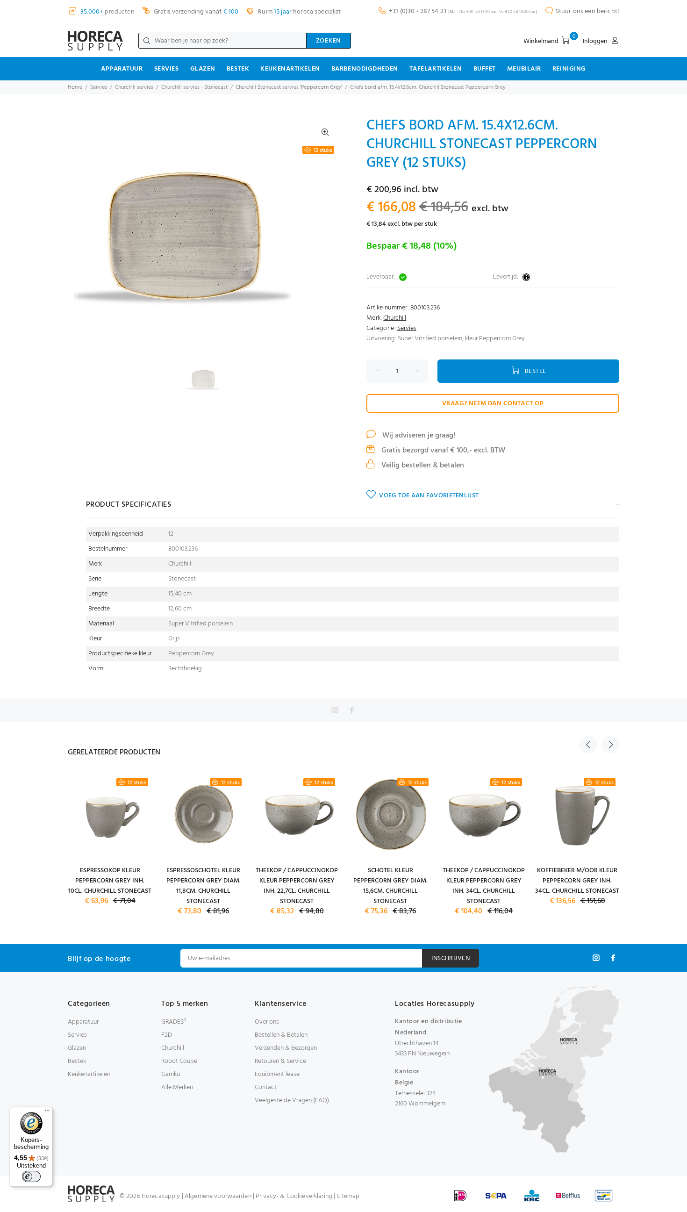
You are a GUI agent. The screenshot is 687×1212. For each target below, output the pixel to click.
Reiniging (569, 69)
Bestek (238, 69)
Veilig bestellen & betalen (421, 465)
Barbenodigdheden (364, 69)
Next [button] (610, 744)
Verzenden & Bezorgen (286, 1048)
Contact (266, 1087)
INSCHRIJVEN (450, 958)
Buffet (484, 69)
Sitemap (347, 1196)
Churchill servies (134, 87)
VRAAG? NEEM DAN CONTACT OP (493, 403)
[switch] (31, 1176)
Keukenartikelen (290, 69)
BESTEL (535, 371)
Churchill (394, 318)
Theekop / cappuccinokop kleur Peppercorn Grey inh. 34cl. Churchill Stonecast (484, 886)
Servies (166, 69)
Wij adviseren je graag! (417, 436)
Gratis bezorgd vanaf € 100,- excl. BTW (442, 451)
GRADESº (173, 1022)
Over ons (267, 1022)
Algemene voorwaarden (218, 1196)
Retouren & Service (280, 1061)
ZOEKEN (328, 41)
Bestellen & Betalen (281, 1035)
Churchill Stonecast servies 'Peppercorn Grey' (289, 87)
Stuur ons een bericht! (587, 11)
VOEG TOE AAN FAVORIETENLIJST (429, 495)
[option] (209, 379)
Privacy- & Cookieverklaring (294, 1196)
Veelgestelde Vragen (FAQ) (292, 1100)
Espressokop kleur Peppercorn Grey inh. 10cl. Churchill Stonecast (109, 880)
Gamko (170, 1074)
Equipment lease (277, 1074)
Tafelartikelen (435, 69)
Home (75, 87)
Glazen (202, 69)
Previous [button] (588, 744)
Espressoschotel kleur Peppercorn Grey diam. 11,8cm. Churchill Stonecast (203, 886)
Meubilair (524, 69)
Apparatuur (122, 69)
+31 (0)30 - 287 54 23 (418, 11)
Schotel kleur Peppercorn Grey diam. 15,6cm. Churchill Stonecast (390, 886)
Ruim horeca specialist (299, 12)
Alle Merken (177, 1087)
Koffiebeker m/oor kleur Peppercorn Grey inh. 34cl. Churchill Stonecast (577, 880)
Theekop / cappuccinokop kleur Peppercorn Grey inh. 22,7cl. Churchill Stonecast (297, 886)
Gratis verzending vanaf (195, 12)
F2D (166, 1035)
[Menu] (47, 1112)
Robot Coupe (179, 1061)
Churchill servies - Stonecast (194, 87)
